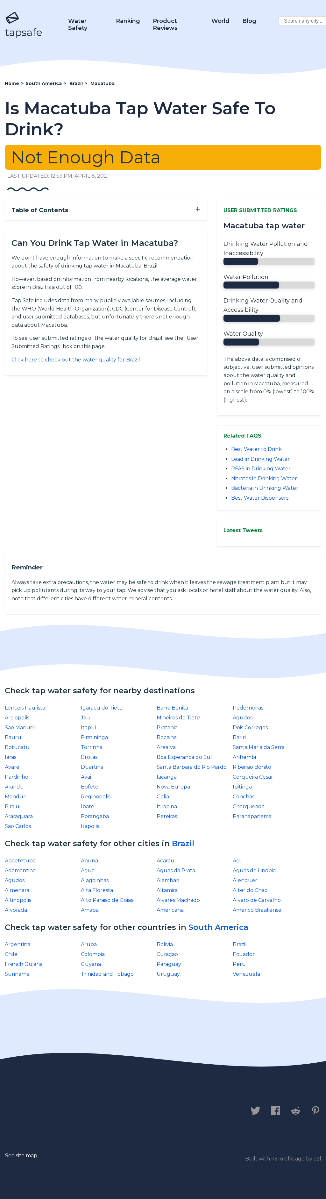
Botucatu (17, 747)
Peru (239, 964)
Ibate (87, 806)
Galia (163, 797)
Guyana (91, 964)
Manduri (15, 797)
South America (218, 927)
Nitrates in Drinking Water (264, 478)
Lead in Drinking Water (260, 459)
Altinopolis (18, 900)
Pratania (167, 727)
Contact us (23, 1111)
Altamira (167, 890)
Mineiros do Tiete (178, 718)
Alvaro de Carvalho (257, 900)
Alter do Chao (250, 890)
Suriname (17, 974)
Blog (249, 21)
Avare (12, 767)
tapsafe (23, 32)
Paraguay (169, 964)
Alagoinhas (95, 880)
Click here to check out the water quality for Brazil (75, 360)
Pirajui (12, 806)
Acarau (165, 861)
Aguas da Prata (176, 870)
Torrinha (92, 747)
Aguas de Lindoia (254, 870)
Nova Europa (173, 787)
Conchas (243, 797)
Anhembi (244, 757)
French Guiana (24, 964)
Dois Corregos (250, 727)
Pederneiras (248, 708)
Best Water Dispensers (259, 498)
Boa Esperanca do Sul (184, 757)
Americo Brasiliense (257, 910)
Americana (170, 910)
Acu (238, 861)
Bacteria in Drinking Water (264, 488)
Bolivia (165, 944)
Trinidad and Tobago (107, 974)
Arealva (166, 747)
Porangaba (95, 816)
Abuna (89, 861)
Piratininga (94, 737)
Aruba (89, 944)
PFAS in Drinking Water (261, 469)
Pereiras (167, 816)
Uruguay (168, 974)
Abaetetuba (20, 861)
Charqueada (249, 806)
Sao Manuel (20, 727)
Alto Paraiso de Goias (107, 900)
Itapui (88, 727)
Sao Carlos (18, 826)
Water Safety (77, 25)
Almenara (17, 890)
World (220, 21)
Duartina (92, 767)
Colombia (93, 954)
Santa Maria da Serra (259, 747)
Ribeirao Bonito (252, 767)
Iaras (10, 757)
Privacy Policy (75, 1111)
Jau (85, 718)
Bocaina (167, 737)
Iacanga (167, 777)
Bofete (89, 787)
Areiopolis (17, 718)
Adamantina (20, 870)
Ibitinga (242, 787)
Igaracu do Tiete (102, 708)
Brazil (183, 843)
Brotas (89, 757)
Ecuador (244, 954)
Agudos (242, 718)
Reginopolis (95, 797)
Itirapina (167, 806)
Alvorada (16, 910)
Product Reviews (165, 25)
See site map (21, 1156)
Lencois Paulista (25, 708)
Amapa (90, 910)
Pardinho (16, 777)
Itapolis (90, 826)
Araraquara (19, 816)
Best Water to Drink (256, 449)
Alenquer (245, 880)
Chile (11, 954)
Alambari (168, 880)
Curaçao (167, 954)
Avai (86, 777)
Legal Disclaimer (138, 1111)
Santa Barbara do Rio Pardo (192, 767)
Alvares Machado (178, 900)
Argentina (17, 944)
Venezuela (246, 974)
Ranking (128, 21)
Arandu (14, 787)
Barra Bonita (172, 708)
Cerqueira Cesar (253, 777)
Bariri (239, 737)
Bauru (13, 737)
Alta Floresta (97, 890)
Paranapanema (252, 816)
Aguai (88, 870)
